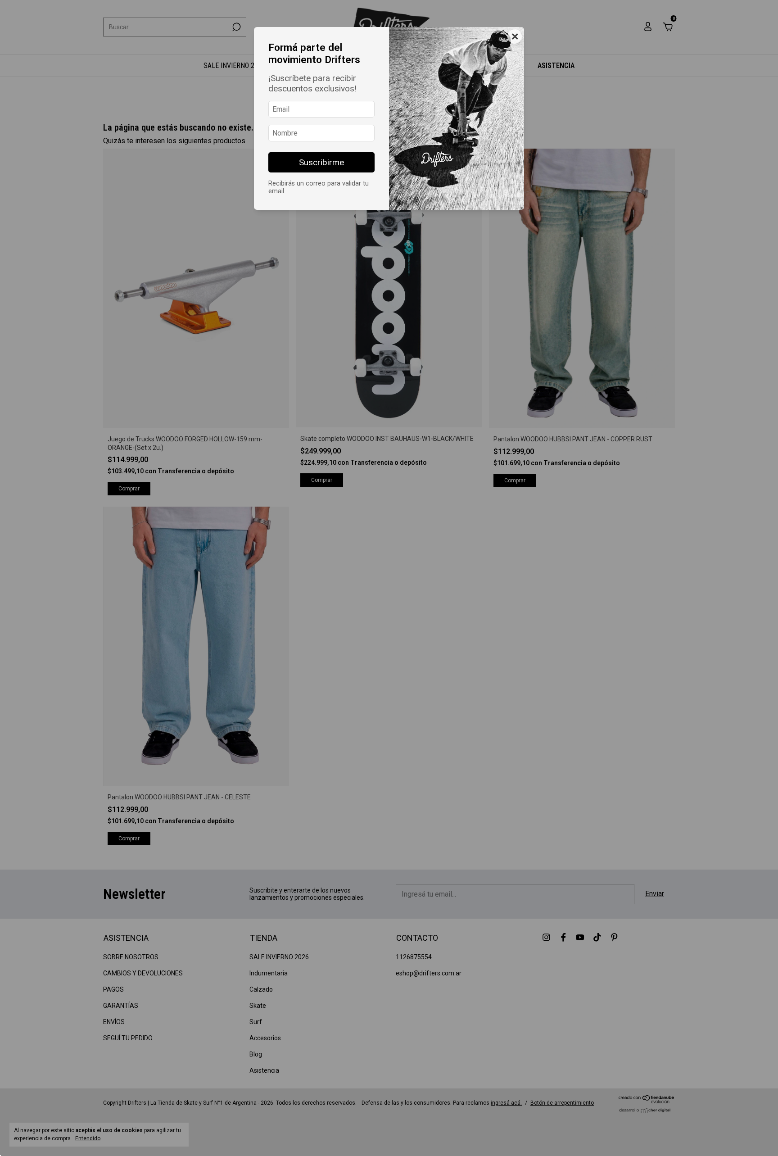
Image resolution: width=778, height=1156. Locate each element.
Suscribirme (321, 162)
